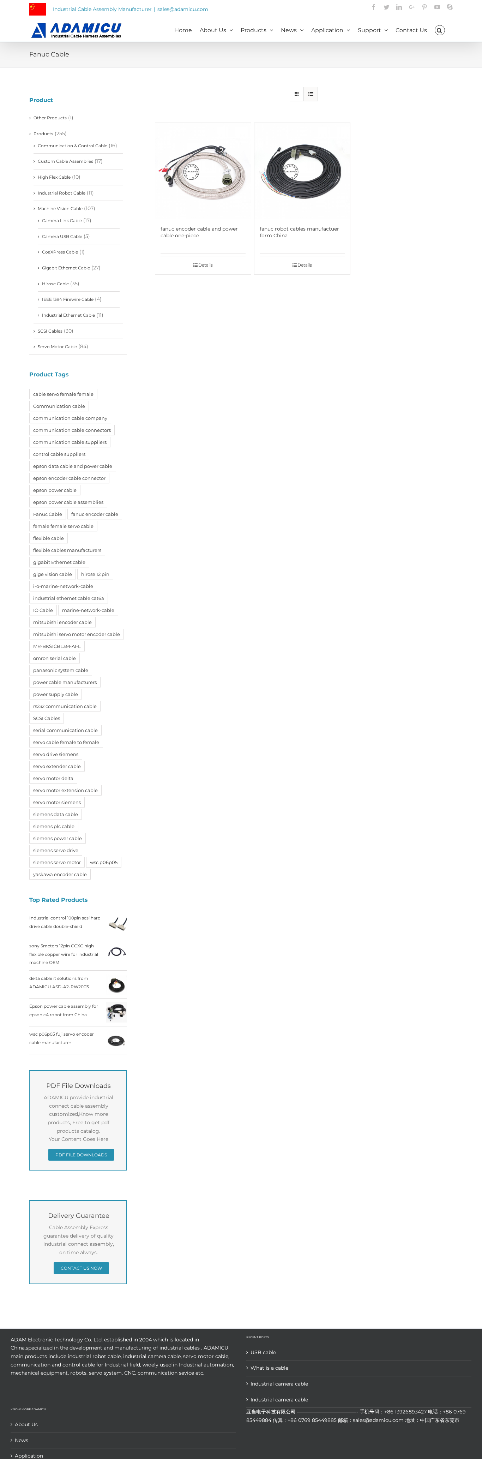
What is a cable (269, 1368)
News (21, 1440)
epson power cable (55, 490)
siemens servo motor (57, 862)
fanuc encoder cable (94, 514)
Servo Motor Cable (57, 346)
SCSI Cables (50, 331)
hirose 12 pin (95, 574)
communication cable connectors (72, 430)
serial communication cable (65, 730)
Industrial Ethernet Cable (68, 315)
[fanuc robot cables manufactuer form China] (302, 171)
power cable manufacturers (65, 682)
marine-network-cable (88, 610)
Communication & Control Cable (72, 145)
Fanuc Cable (47, 514)
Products (43, 133)
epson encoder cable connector (69, 478)
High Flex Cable (54, 177)
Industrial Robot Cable (61, 193)
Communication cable (59, 406)
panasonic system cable (60, 670)
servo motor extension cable (65, 790)
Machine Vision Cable (60, 208)
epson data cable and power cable (72, 466)
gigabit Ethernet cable (59, 562)
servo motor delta (53, 778)
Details (205, 265)
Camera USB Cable (62, 236)
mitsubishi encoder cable (62, 622)
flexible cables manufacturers (67, 550)
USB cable (263, 1352)
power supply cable (55, 694)
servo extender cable (57, 766)
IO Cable (43, 610)
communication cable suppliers (70, 442)
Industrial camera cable (279, 1384)
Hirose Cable (55, 283)
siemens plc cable (53, 826)
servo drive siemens (55, 754)
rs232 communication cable (65, 706)
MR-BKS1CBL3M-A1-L (57, 646)
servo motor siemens (57, 802)
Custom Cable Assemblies (65, 161)
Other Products (50, 117)
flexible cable (48, 538)
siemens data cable (55, 814)
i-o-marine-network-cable (63, 586)
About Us (26, 1424)
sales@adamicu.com (182, 9)
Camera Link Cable (62, 220)
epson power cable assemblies (68, 502)
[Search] (440, 29)
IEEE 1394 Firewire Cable (68, 299)
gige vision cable (52, 574)
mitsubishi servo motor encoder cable (76, 634)
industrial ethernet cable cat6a (68, 598)
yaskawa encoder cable (60, 874)
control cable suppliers (59, 454)
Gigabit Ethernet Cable (66, 267)
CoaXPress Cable (60, 252)
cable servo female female (63, 394)
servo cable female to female (66, 742)
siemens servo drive (55, 850)
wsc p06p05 (104, 862)
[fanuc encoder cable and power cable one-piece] (203, 171)
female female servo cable (63, 526)
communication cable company (70, 418)
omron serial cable (54, 658)
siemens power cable (57, 838)
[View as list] (311, 94)
